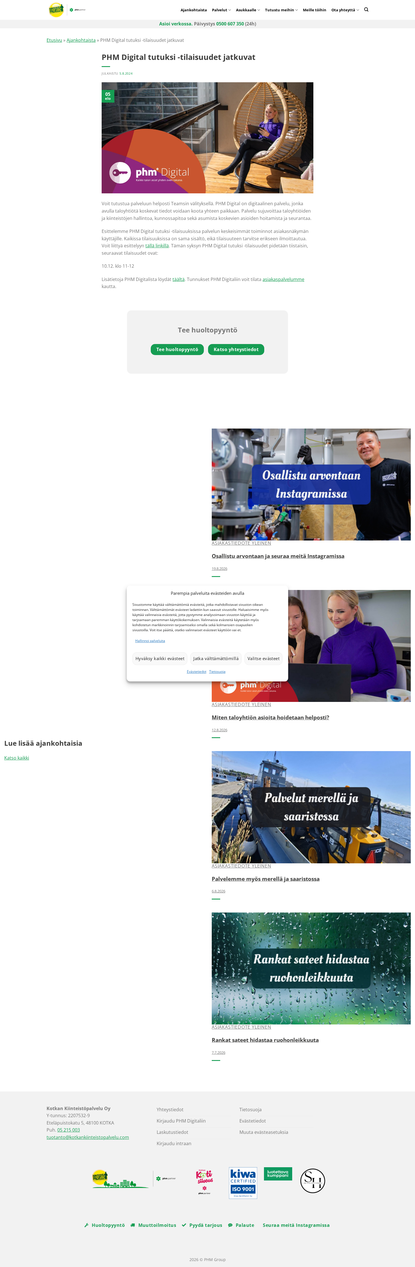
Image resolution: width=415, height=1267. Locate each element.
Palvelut (219, 9)
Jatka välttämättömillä (216, 658)
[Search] (366, 9)
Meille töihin (314, 9)
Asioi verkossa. (176, 24)
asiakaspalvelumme (283, 279)
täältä (178, 279)
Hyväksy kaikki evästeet (160, 658)
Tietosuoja (217, 671)
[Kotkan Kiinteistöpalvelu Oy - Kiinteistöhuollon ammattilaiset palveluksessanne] (95, 10)
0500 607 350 (230, 24)
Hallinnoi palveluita (150, 640)
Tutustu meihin (279, 9)
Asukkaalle (246, 9)
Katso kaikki (16, 758)
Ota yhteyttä (343, 9)
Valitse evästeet (263, 658)
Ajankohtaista (194, 9)
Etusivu (54, 40)
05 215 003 (68, 1130)
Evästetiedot (196, 671)
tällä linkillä (157, 246)
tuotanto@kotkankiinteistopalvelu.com (88, 1137)
